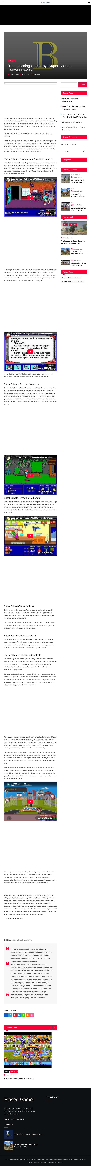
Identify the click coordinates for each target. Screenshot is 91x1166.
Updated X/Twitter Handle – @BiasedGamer (71, 100)
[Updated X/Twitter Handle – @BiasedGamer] (8, 1134)
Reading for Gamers (68, 281)
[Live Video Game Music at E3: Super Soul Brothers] (65, 206)
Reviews (80, 281)
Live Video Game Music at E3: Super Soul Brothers (73, 128)
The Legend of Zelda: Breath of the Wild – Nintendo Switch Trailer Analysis (74, 116)
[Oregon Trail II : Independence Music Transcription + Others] (65, 192)
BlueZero (26, 74)
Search (83, 85)
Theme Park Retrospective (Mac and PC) (20, 1078)
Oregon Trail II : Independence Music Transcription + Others (73, 108)
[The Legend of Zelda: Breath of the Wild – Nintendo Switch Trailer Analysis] (65, 178)
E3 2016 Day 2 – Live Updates (72, 122)
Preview (78, 175)
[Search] (89, 2)
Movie (70, 278)
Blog (72, 175)
